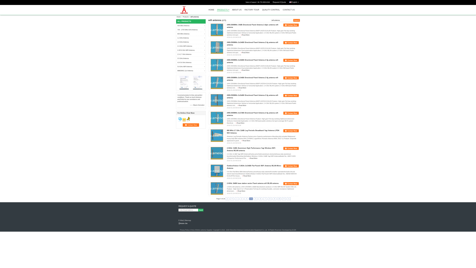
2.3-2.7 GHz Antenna (184, 54)
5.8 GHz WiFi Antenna (184, 66)
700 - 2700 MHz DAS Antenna (187, 30)
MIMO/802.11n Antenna (185, 71)
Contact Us (289, 10)
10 (279, 199)
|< (227, 199)
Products (222, 10)
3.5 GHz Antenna (183, 58)
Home (211, 10)
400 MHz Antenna (183, 26)
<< (232, 199)
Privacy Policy (184, 230)
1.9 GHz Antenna (183, 42)
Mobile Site (184, 223)
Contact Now (292, 25)
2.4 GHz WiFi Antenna (184, 46)
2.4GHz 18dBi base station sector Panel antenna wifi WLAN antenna (253, 183)
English (294, 2)
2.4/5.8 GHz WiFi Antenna (186, 50)
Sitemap (188, 220)
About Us (237, 10)
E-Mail (180, 220)
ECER (294, 230)
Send (201, 210)
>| (288, 199)
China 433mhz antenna (198, 230)
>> (284, 199)
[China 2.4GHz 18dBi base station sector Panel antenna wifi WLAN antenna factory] (217, 188)
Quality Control (271, 10)
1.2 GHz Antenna (183, 38)
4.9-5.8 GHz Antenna (184, 62)
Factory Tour (252, 10)
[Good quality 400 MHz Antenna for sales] (184, 82)
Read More (246, 35)
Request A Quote (279, 2)
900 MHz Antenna (183, 34)
